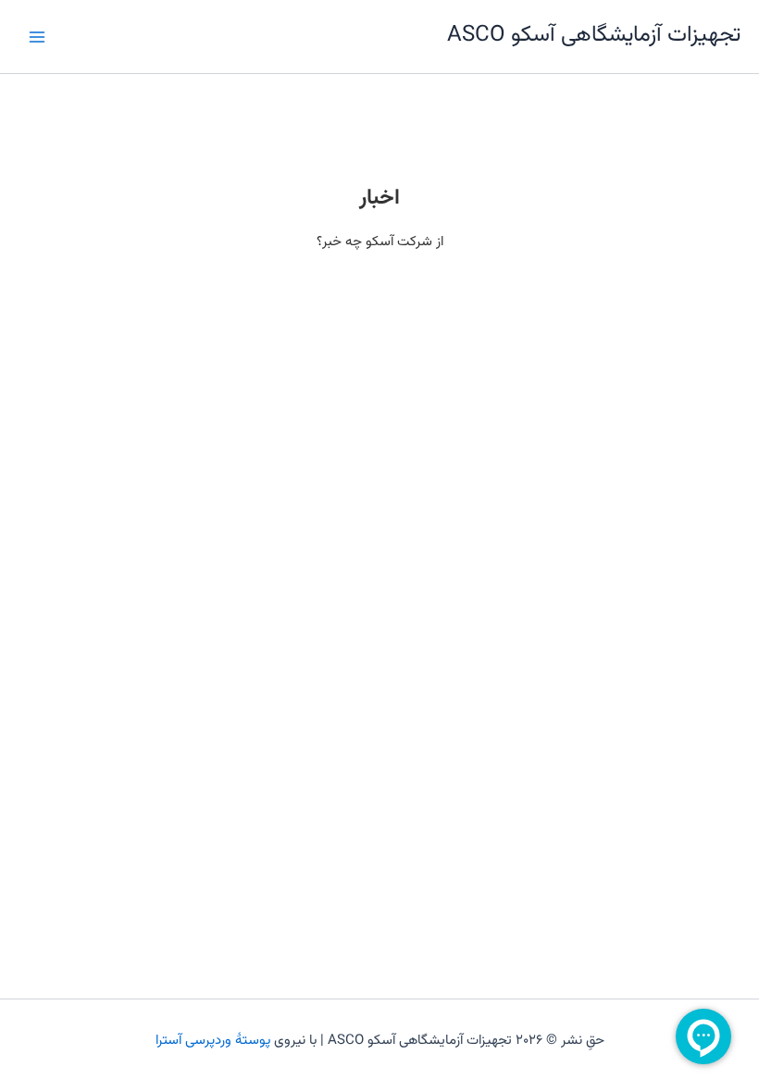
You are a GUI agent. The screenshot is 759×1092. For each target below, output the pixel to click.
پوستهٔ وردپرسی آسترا (213, 1040)
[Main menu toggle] (37, 36)
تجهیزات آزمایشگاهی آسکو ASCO (593, 36)
